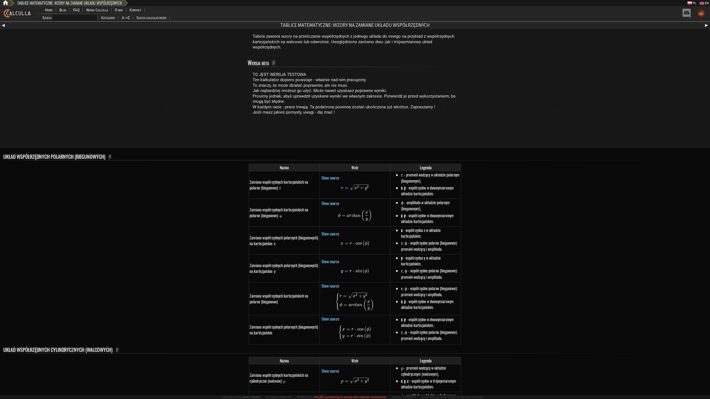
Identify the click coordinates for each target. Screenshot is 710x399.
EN (706, 3)
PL (694, 3)
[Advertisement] (355, 132)
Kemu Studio (251, 397)
